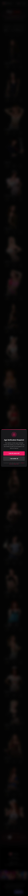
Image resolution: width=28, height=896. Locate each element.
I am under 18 (14, 458)
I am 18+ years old (14, 453)
